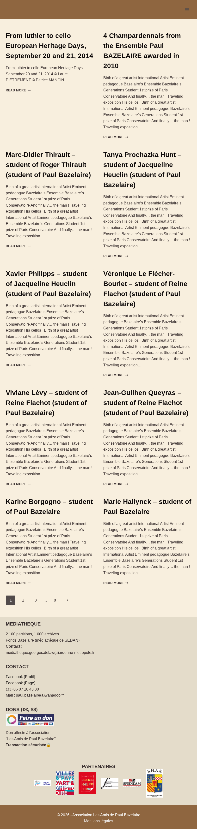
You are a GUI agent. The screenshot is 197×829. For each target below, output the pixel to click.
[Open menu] (186, 9)
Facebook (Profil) (20, 677)
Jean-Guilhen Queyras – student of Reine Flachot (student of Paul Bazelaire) (145, 403)
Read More (18, 90)
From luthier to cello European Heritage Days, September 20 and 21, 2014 (49, 46)
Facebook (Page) (20, 683)
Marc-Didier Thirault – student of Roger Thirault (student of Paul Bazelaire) (48, 165)
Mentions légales (98, 821)
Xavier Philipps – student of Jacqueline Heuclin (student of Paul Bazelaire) (48, 284)
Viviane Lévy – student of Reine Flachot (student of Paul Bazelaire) (46, 403)
